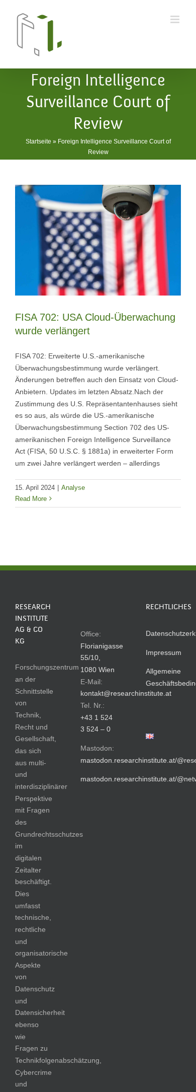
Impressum (163, 652)
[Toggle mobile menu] (175, 19)
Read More (31, 498)
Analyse (73, 487)
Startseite (38, 141)
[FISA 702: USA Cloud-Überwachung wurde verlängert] (98, 240)
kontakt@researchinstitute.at (125, 693)
